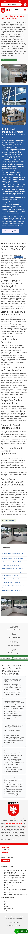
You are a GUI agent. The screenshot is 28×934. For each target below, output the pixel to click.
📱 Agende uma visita (8, 520)
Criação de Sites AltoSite (14, 922)
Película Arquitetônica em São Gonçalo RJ (11, 575)
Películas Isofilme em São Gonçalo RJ (10, 565)
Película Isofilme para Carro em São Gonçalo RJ (13, 572)
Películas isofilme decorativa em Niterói (15, 874)
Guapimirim (7, 901)
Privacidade (5, 860)
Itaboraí (6, 903)
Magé (5, 904)
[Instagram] (25, 4)
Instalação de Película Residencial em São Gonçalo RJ (13, 586)
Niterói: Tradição (8, 892)
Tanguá (6, 910)
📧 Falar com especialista (11, 231)
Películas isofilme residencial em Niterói (15, 875)
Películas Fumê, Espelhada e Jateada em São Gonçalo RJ (12, 554)
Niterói (6, 906)
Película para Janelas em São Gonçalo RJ (11, 579)
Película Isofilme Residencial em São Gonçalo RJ (13, 590)
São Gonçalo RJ (18, 257)
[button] (25, 10)
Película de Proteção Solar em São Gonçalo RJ (12, 568)
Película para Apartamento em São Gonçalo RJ (12, 558)
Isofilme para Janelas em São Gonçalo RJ (11, 562)
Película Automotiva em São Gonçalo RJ (11, 582)
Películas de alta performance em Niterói (15, 894)
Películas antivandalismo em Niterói (14, 880)
